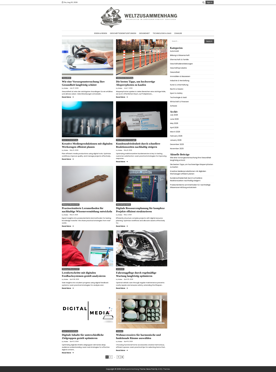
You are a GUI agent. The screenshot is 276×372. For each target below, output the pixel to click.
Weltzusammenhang (130, 369)
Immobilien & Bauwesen (180, 76)
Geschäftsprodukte (123, 204)
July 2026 (174, 115)
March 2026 (175, 131)
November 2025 (177, 148)
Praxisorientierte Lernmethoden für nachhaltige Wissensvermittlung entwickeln (190, 186)
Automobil (120, 269)
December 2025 (177, 144)
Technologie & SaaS (162, 33)
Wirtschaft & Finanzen (179, 101)
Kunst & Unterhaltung (70, 140)
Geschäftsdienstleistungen (123, 33)
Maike (66, 88)
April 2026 (174, 127)
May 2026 (174, 123)
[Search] (203, 2)
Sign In (209, 2)
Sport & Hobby (176, 93)
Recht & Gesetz (176, 89)
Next (122, 357)
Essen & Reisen (100, 33)
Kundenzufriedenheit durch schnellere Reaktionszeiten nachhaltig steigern (186, 179)
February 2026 (176, 136)
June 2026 (174, 119)
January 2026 (175, 140)
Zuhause (178, 33)
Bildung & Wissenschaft (71, 204)
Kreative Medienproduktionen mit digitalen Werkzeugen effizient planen (188, 172)
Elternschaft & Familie (179, 59)
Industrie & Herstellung (125, 78)
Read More (66, 97)
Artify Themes (164, 369)
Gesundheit (144, 33)
